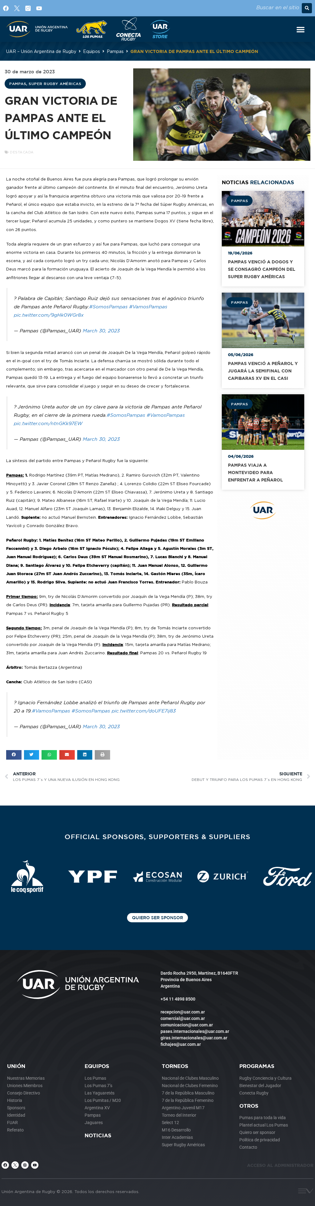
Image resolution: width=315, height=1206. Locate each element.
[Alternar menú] (300, 29)
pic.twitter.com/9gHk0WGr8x (49, 315)
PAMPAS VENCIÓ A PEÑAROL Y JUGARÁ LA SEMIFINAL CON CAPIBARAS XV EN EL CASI (263, 371)
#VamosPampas (148, 306)
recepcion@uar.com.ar (183, 1011)
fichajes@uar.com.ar (181, 1044)
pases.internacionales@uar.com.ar (195, 1031)
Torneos (175, 1066)
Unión (16, 1066)
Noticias (98, 1135)
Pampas (115, 51)
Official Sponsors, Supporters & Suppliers (157, 836)
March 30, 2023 (101, 330)
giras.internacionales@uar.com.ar (194, 1037)
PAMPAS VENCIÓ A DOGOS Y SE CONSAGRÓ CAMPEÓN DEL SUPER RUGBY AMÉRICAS (261, 269)
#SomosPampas (108, 306)
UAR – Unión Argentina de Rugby (41, 51)
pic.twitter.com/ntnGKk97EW (48, 423)
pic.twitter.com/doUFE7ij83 (144, 710)
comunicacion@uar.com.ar (187, 1024)
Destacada (22, 152)
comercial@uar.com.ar (183, 1018)
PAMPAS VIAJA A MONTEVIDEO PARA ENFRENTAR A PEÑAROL (255, 472)
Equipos (91, 51)
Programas (256, 1066)
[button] (307, 8)
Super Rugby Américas (55, 83)
